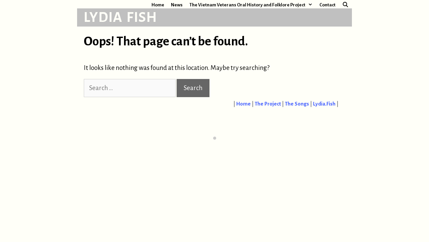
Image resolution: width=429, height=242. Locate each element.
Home (157, 4)
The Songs (297, 104)
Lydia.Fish (324, 104)
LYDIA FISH (120, 17)
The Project (268, 104)
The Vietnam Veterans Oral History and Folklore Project (247, 4)
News (177, 4)
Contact (327, 4)
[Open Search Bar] (345, 5)
